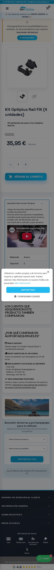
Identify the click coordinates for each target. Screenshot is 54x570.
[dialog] (27, 285)
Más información (22, 283)
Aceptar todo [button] (28, 290)
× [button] (48, 272)
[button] (27, 296)
